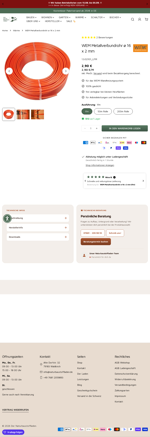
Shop (79, 362)
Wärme (16, 30)
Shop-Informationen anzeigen (100, 165)
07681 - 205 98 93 (92, 233)
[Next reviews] (143, 181)
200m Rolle (123, 111)
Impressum (120, 396)
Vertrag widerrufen (15, 409)
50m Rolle (103, 111)
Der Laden (82, 373)
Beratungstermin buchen (95, 241)
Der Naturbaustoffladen (23, 426)
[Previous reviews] (85, 181)
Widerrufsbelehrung (125, 379)
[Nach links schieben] (9, 71)
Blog (79, 385)
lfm (87, 111)
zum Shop (106, 4)
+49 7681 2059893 (53, 377)
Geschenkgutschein (87, 390)
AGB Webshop (122, 362)
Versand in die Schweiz (89, 396)
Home (5, 30)
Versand (97, 73)
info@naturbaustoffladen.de (58, 372)
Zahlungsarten (122, 390)
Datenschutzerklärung (126, 373)
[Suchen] (132, 19)
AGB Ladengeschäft (125, 368)
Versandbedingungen (125, 385)
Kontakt (81, 368)
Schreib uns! (115, 233)
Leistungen (83, 379)
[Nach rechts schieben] (65, 71)
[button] (115, 180)
